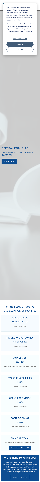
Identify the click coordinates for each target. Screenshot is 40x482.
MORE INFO (9, 161)
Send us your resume (20, 448)
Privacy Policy (16, 20)
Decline (20, 49)
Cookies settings (20, 39)
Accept (20, 44)
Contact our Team (20, 477)
